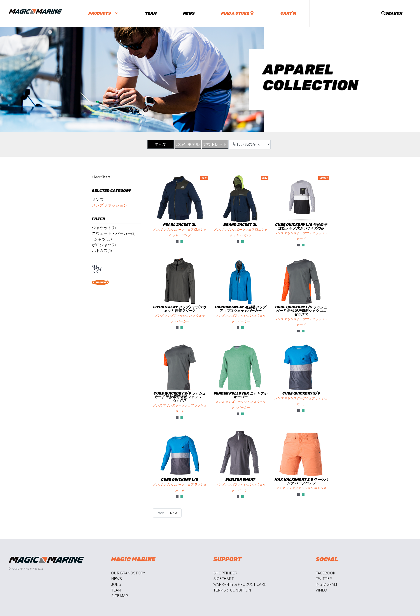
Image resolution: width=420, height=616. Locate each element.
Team (151, 13)
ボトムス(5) (102, 250)
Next (174, 512)
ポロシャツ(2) (104, 244)
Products (100, 13)
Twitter (324, 578)
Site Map (119, 595)
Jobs (116, 584)
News (189, 13)
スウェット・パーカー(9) (114, 233)
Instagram (326, 584)
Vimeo (321, 590)
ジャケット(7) (104, 227)
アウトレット (215, 144)
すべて (160, 144)
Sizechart (223, 578)
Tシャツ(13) (102, 239)
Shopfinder (225, 573)
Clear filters (101, 176)
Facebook (325, 573)
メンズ (98, 199)
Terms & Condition (232, 590)
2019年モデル (188, 144)
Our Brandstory (128, 573)
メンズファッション (109, 205)
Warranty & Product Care (239, 584)
